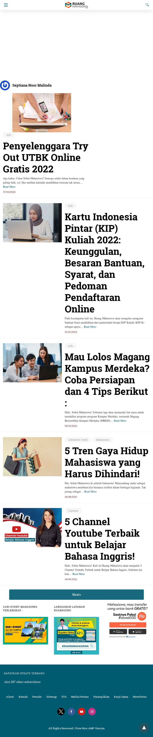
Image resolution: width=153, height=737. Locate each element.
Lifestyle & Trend (77, 439)
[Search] (146, 4)
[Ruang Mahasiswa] (76, 3)
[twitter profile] (61, 711)
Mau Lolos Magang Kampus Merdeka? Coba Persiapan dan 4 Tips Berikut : (107, 379)
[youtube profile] (81, 711)
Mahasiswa (102, 439)
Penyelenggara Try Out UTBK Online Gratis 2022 (45, 157)
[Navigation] (5, 5)
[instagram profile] (92, 711)
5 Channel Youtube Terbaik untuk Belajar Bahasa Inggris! (102, 538)
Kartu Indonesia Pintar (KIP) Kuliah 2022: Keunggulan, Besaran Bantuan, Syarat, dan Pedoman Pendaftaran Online (105, 262)
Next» (76, 594)
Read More (9, 186)
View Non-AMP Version (90, 728)
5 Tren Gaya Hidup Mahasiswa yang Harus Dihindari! (106, 462)
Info (9, 134)
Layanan (73, 510)
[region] (76, 43)
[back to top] (144, 728)
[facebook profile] (71, 711)
